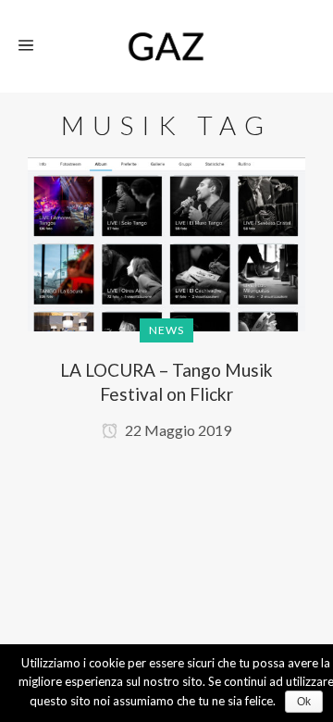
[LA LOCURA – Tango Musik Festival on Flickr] (166, 261)
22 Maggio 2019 (176, 430)
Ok (304, 701)
